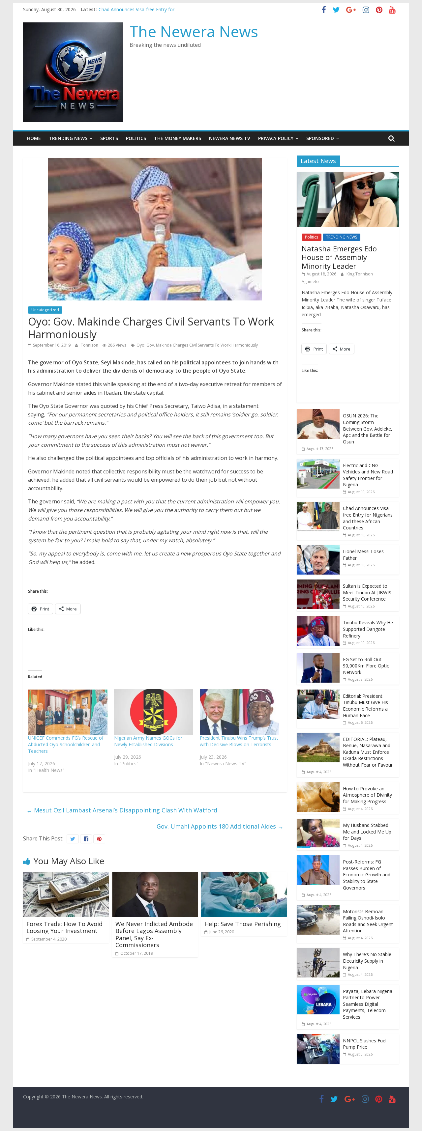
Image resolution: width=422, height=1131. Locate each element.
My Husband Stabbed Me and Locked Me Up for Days (367, 831)
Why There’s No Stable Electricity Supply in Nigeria (367, 960)
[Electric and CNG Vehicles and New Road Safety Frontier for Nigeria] (318, 462)
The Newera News (194, 31)
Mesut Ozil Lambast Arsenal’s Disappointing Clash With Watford (121, 810)
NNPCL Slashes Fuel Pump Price (364, 1043)
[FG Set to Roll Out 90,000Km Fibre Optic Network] (318, 656)
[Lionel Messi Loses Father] (318, 548)
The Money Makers (177, 138)
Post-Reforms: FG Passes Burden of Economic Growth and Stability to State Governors (366, 875)
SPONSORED (320, 138)
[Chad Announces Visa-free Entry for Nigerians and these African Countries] (318, 505)
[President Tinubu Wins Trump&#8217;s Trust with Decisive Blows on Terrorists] (239, 712)
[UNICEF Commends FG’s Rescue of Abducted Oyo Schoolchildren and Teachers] (67, 712)
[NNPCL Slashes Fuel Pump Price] (318, 1037)
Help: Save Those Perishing (242, 924)
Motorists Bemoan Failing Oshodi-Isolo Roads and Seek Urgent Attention (368, 921)
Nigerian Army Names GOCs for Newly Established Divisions (148, 741)
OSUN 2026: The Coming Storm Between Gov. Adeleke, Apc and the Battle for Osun (367, 428)
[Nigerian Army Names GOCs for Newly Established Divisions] (154, 712)
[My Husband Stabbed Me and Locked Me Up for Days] (318, 822)
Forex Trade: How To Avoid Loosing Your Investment (64, 927)
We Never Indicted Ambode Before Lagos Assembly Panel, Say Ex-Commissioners (154, 934)
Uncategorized (45, 310)
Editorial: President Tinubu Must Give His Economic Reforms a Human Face (365, 706)
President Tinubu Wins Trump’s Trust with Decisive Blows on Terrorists (239, 741)
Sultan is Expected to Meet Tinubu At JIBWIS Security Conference (367, 592)
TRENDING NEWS (68, 138)
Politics (136, 138)
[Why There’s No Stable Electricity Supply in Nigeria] (318, 951)
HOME (34, 138)
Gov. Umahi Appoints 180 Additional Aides (220, 826)
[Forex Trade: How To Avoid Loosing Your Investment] (66, 876)
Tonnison (90, 345)
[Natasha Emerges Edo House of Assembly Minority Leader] (348, 175)
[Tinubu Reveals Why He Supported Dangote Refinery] (318, 619)
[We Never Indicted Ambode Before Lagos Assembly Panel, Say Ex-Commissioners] (155, 876)
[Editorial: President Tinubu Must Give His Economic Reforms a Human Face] (318, 693)
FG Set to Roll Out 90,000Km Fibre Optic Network (366, 665)
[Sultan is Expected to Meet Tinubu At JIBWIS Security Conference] (318, 583)
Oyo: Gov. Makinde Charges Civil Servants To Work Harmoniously (197, 345)
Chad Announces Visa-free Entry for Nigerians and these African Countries (368, 518)
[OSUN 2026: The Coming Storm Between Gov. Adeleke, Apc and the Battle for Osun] (318, 413)
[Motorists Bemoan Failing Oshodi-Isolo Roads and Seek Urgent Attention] (318, 908)
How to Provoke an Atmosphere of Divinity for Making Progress (367, 795)
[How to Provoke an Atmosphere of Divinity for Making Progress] (318, 785)
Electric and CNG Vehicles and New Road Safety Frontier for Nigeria (368, 475)
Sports (109, 138)
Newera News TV (229, 138)
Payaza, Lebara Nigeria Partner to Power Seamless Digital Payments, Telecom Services (367, 1004)
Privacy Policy (275, 138)
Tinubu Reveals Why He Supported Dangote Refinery (368, 628)
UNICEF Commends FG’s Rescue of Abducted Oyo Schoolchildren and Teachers (66, 744)
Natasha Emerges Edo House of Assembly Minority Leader (339, 257)
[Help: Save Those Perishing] (244, 876)
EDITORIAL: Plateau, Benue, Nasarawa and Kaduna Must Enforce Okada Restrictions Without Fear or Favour (368, 752)
